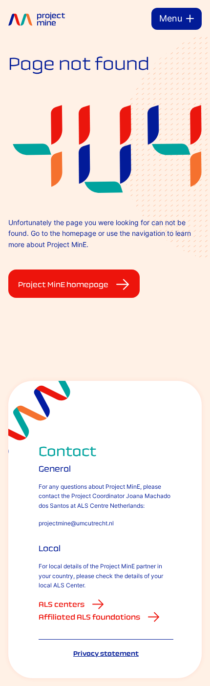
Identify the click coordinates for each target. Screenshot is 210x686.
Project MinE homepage (63, 284)
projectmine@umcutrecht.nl (76, 523)
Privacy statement (106, 653)
